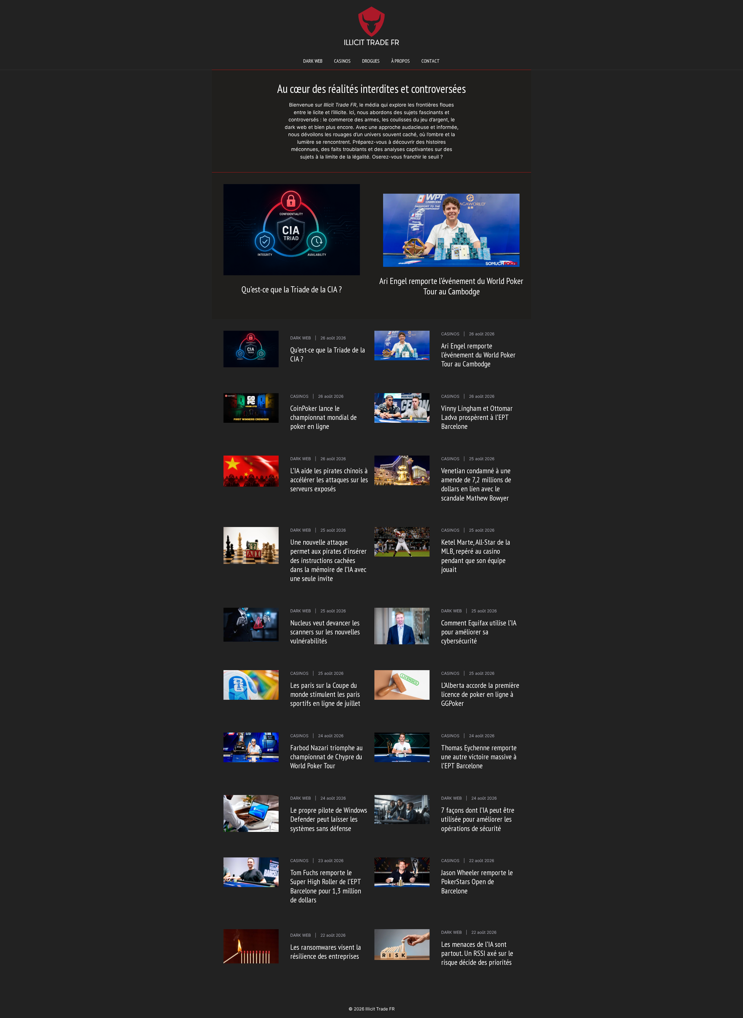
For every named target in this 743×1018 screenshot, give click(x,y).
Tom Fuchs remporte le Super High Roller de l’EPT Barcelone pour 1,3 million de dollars (325, 886)
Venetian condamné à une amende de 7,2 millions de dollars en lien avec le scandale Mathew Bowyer (476, 484)
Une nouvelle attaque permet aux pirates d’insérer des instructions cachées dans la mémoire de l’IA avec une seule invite (328, 560)
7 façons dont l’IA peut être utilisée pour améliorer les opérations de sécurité (477, 819)
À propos (400, 60)
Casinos (342, 60)
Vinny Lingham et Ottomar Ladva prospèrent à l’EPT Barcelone (477, 417)
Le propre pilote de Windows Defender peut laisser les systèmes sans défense (328, 819)
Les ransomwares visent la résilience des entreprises (325, 951)
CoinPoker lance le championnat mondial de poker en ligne (323, 417)
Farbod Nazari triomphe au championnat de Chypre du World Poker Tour (326, 756)
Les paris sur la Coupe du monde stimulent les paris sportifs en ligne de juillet (325, 694)
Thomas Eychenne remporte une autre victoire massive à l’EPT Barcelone (479, 756)
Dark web (312, 60)
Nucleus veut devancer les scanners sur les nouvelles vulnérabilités (325, 631)
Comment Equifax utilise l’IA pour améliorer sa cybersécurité (478, 631)
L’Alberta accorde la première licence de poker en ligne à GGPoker (480, 694)
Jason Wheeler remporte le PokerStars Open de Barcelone (477, 881)
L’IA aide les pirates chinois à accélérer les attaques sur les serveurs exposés (329, 479)
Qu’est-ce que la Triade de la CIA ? (291, 289)
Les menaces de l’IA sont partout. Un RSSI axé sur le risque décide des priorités (477, 953)
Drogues (371, 60)
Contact (430, 60)
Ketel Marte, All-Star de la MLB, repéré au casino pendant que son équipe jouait (475, 555)
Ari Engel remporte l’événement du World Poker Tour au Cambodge (451, 286)
